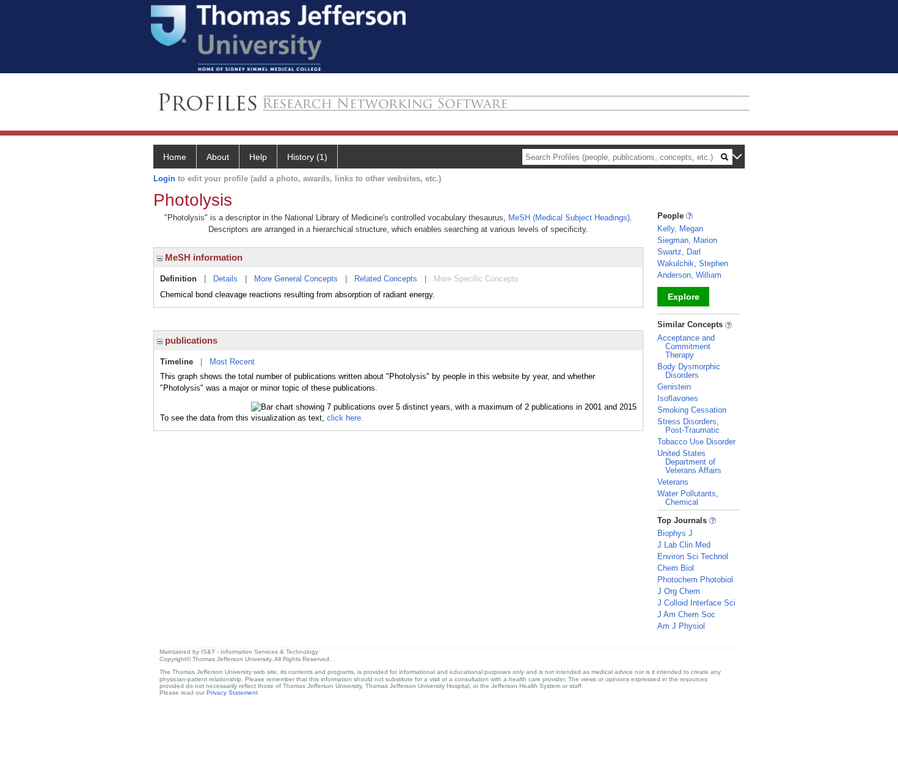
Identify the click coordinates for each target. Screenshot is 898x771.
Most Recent (232, 361)
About (217, 157)
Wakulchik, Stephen (692, 263)
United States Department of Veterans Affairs (689, 462)
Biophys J (675, 533)
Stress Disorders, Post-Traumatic (688, 426)
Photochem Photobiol (695, 579)
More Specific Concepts (476, 278)
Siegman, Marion (687, 240)
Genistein (674, 386)
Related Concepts (385, 278)
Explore (683, 297)
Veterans (672, 482)
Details (225, 278)
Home (174, 157)
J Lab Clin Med (683, 544)
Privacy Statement (232, 692)
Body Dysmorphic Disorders (688, 371)
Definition (178, 278)
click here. (345, 417)
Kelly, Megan (680, 228)
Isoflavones (677, 398)
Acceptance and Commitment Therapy (686, 346)
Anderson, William (689, 275)
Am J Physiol (681, 626)
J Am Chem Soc (686, 614)
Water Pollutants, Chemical (687, 498)
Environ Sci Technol (692, 556)
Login (164, 178)
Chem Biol (675, 568)
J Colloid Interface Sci (696, 602)
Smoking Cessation (691, 409)
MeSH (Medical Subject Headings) (569, 217)
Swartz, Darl (679, 251)
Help (258, 157)
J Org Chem (678, 591)
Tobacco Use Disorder (696, 441)
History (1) (307, 157)
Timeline (176, 361)
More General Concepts (296, 278)
